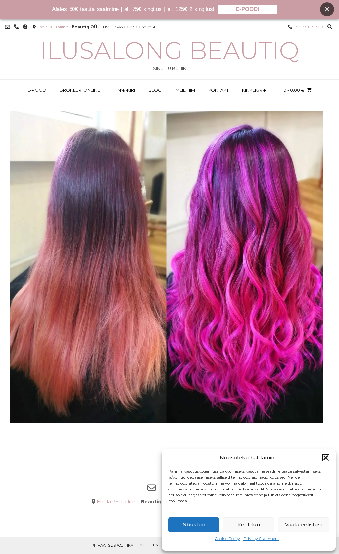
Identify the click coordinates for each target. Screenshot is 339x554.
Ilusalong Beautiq (169, 50)
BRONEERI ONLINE (80, 90)
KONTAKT (218, 90)
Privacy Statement (261, 538)
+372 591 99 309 (308, 26)
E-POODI (247, 9)
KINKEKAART (255, 90)
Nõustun (193, 524)
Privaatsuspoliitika (112, 545)
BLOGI (155, 90)
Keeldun (248, 524)
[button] (325, 457)
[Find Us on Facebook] (25, 26)
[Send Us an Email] (7, 26)
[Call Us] (16, 26)
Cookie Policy (227, 538)
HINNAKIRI (124, 90)
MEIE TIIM (185, 90)
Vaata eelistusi (303, 524)
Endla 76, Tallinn (52, 26)
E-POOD (36, 90)
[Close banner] (327, 9)
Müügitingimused (157, 545)
